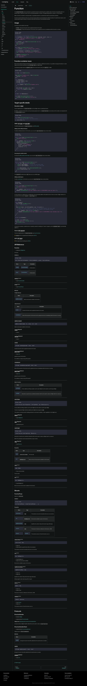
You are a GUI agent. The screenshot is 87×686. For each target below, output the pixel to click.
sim (2, 43)
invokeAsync (18, 314)
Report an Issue (47, 676)
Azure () (73, 13)
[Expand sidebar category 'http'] (11, 39)
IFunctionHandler (24, 267)
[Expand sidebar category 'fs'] (11, 38)
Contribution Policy (68, 678)
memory (17, 528)
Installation (6, 675)
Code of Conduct (68, 675)
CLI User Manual (3, 7)
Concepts (5, 680)
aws (2, 11)
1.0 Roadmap (26, 678)
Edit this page (18, 662)
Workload (3, 34)
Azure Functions (37, 233)
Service (3, 29)
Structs (70, 19)
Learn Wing (6, 678)
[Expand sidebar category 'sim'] (11, 43)
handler (17, 267)
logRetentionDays (19, 523)
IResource (20, 444)
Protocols (70, 22)
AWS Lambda (36, 126)
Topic (3, 31)
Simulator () (72, 10)
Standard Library (4, 9)
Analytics (2, 54)
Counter (3, 17)
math (2, 41)
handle (17, 640)
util (2, 48)
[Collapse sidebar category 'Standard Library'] (11, 9)
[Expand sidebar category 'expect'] (11, 36)
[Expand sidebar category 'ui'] (11, 47)
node (17, 454)
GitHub (45, 675)
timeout (17, 533)
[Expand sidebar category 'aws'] (11, 11)
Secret (3, 28)
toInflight (17, 393)
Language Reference (4, 52)
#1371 (35, 235)
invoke (17, 309)
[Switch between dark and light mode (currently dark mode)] (76, 2)
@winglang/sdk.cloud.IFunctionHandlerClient (28, 621)
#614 (29, 240)
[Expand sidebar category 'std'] (11, 45)
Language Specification (28, 675)
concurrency (18, 513)
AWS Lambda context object (25, 155)
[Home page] (15, 5)
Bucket (3, 16)
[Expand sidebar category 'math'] (11, 41)
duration (26, 533)
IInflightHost (23, 250)
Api (2, 14)
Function (3, 22)
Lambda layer (20, 179)
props (17, 272)
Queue (3, 25)
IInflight (20, 616)
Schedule (3, 26)
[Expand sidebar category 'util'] (11, 48)
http (2, 39)
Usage (70, 6)
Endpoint (3, 20)
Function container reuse (73, 7)
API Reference (71, 16)
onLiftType (18, 388)
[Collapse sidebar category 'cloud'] (11, 13)
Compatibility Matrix (5, 50)
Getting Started (6, 676)
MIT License (67, 676)
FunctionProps (24, 272)
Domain (3, 19)
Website (3, 32)
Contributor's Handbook (48, 678)
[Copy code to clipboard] (66, 32)
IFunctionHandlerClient (26, 629)
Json (19, 354)
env (16, 459)
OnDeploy (3, 23)
